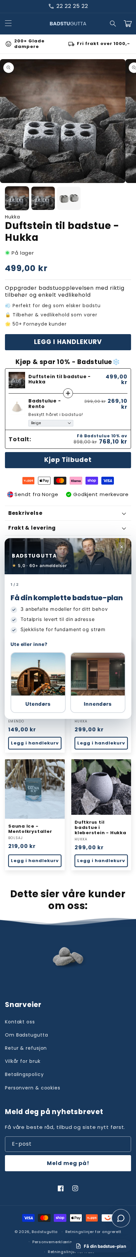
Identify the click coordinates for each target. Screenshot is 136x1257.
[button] (38, 682)
